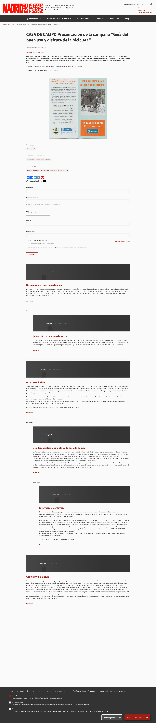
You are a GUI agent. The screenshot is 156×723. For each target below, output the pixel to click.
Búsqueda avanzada (145, 12)
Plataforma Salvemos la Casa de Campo (39, 159)
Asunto (28, 220)
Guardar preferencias (112, 718)
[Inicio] (23, 8)
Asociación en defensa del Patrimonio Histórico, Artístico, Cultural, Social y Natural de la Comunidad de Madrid (59, 8)
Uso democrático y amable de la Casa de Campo (59, 448)
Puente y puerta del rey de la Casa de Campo (54, 170)
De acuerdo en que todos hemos (44, 285)
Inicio (4, 24)
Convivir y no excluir (37, 576)
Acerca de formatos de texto (122, 241)
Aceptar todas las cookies (137, 717)
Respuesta (29, 301)
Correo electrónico (32, 198)
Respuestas (29, 311)
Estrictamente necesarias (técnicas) (24, 696)
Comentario (30, 231)
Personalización (17, 702)
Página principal (31, 212)
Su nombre (29, 187)
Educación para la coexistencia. (50, 336)
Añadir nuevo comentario (35, 52)
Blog (8, 24)
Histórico (141, 8)
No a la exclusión (35, 382)
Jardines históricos (33, 170)
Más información (120, 691)
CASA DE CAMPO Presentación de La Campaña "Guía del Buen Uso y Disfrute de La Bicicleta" (35, 24)
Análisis (14, 709)
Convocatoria (31, 149)
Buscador (141, 10)
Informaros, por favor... (52, 507)
